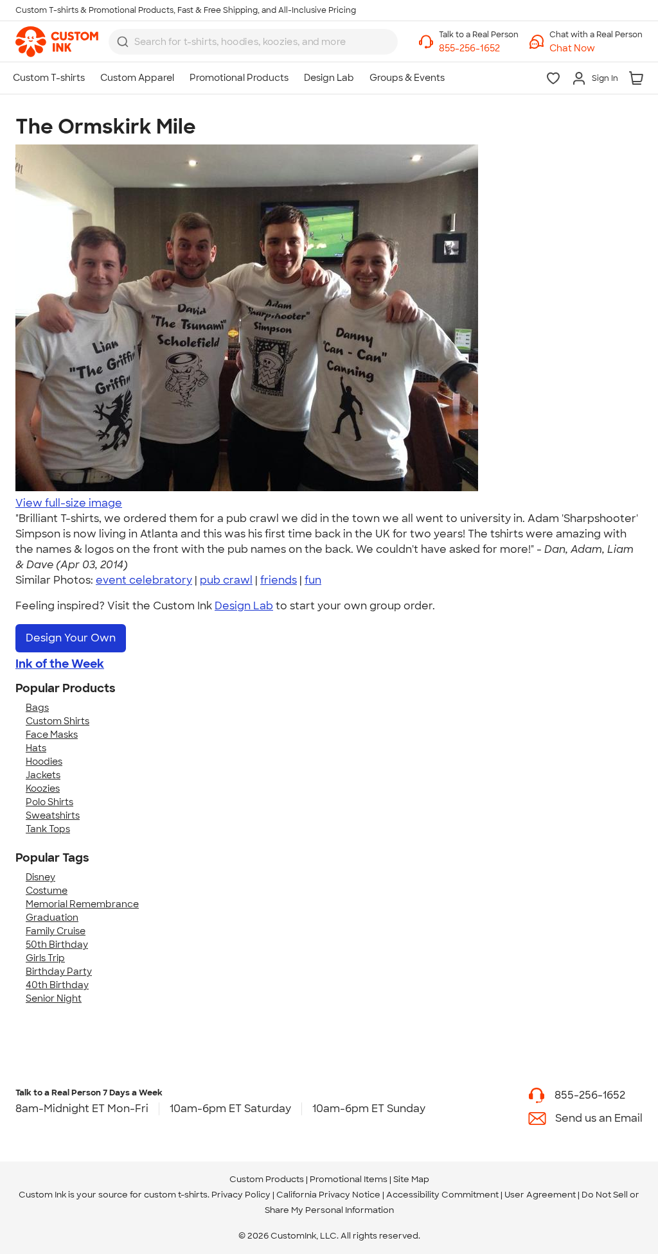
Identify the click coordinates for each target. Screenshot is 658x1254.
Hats (36, 748)
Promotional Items (348, 1179)
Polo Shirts (49, 802)
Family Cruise (55, 931)
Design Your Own (71, 638)
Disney (40, 877)
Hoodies (44, 761)
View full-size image (68, 503)
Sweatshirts (53, 815)
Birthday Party (59, 971)
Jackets (43, 775)
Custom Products (266, 1179)
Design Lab (244, 606)
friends (278, 580)
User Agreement (540, 1194)
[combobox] (253, 42)
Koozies (43, 788)
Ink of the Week (59, 664)
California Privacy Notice (328, 1194)
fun (313, 580)
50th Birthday (57, 944)
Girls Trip (45, 958)
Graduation (52, 917)
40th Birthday (57, 985)
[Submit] (122, 42)
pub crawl (226, 580)
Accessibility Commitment (442, 1194)
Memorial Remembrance (82, 904)
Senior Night (54, 998)
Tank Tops (48, 829)
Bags (37, 707)
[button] (596, 48)
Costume (46, 890)
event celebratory (144, 580)
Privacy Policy (241, 1194)
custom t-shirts (176, 1194)
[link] (56, 41)
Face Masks (52, 734)
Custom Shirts (57, 721)
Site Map (411, 1179)
